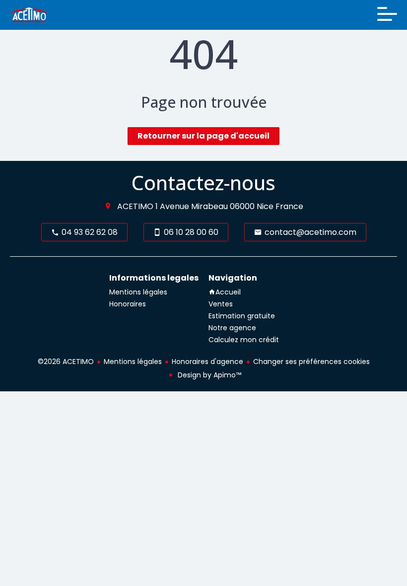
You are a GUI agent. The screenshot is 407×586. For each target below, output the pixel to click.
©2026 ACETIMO (66, 361)
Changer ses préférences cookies (311, 361)
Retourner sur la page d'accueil (203, 136)
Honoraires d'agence (207, 361)
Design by (208, 375)
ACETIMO (135, 206)
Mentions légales (133, 361)
